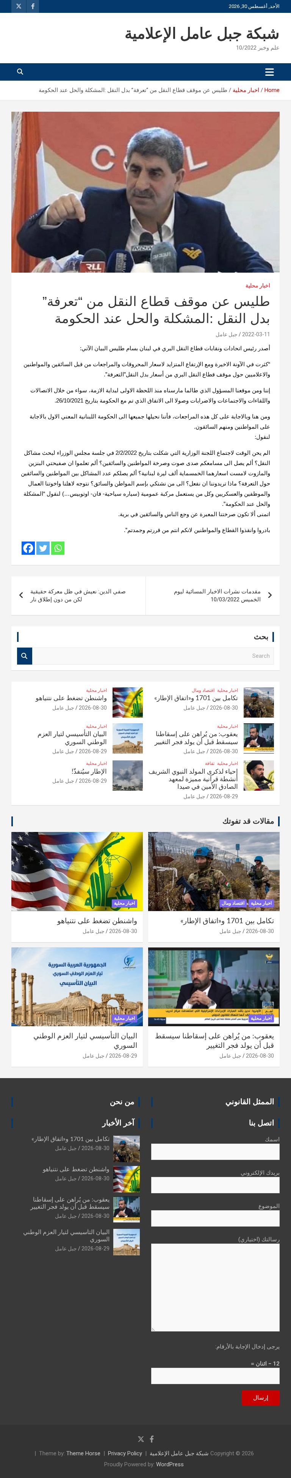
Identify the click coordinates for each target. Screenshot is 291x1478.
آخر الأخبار (118, 1123)
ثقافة (209, 763)
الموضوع (269, 1206)
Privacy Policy (125, 1453)
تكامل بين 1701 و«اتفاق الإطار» (196, 698)
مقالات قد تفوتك (248, 821)
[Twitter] (43, 548)
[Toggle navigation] (270, 72)
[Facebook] (28, 548)
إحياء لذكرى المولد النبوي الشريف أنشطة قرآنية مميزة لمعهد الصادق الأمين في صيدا (193, 779)
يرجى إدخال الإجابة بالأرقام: (247, 1346)
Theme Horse (83, 1453)
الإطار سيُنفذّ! (89, 771)
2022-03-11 (256, 334)
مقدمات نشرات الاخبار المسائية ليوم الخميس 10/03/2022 (217, 595)
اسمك (272, 1139)
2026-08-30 (224, 708)
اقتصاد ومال (203, 690)
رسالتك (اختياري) (259, 1239)
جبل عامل (227, 334)
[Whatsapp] (57, 548)
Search (24, 656)
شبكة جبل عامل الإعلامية (202, 34)
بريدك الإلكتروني (260, 1172)
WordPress (170, 1464)
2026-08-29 (93, 751)
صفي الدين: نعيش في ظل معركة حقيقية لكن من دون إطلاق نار (78, 595)
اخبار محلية (258, 285)
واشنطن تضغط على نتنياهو (71, 698)
